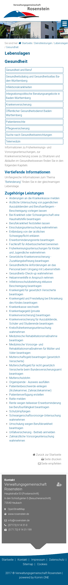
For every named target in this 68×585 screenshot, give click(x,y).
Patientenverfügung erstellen (26, 394)
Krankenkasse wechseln (24, 307)
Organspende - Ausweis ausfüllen (29, 382)
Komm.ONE (42, 577)
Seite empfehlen (51, 463)
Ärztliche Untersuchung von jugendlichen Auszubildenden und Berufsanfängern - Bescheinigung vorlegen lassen (33, 206)
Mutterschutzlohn (19, 378)
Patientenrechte (15, 121)
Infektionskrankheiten (19, 87)
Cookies (42, 564)
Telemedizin (13, 141)
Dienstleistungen (43, 43)
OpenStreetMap (16, 509)
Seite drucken (52, 459)
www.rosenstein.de (18, 514)
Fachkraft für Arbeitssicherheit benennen (33, 244)
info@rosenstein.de (18, 520)
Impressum (38, 559)
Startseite (27, 43)
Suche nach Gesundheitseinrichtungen (29, 134)
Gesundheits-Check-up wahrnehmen (31, 273)
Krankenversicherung (18, 104)
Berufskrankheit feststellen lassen (29, 223)
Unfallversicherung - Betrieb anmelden (32, 432)
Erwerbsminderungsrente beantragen (31, 240)
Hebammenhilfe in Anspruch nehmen (31, 277)
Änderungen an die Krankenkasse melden (34, 198)
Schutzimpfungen (19, 411)
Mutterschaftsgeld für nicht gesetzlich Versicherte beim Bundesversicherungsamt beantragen (35, 369)
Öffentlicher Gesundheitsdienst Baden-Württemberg (29, 113)
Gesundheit (12, 47)
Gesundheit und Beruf (19, 70)
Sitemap (28, 564)
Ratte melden (17, 398)
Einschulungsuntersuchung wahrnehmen (33, 227)
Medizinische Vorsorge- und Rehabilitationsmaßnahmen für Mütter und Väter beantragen (34, 348)
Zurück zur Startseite (48, 454)
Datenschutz (56, 559)
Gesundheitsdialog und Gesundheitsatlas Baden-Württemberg (33, 78)
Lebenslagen (61, 43)
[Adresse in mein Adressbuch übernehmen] (59, 485)
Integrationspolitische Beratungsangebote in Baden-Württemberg (33, 96)
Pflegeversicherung (17, 128)
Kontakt (22, 559)
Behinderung (13, 182)
